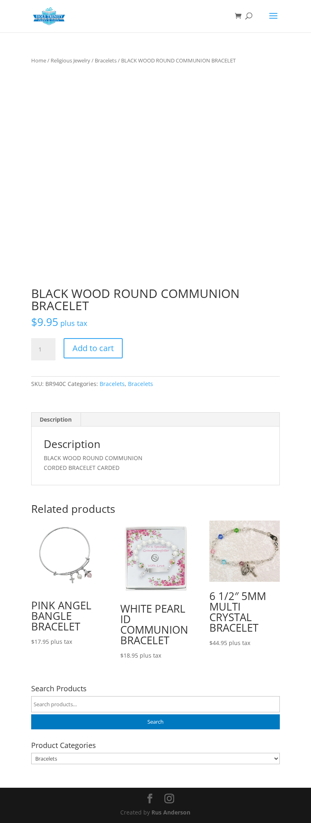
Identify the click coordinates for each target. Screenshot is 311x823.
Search (155, 721)
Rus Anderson (170, 812)
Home (38, 60)
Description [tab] (56, 419)
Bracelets (106, 60)
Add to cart (93, 348)
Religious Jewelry (70, 60)
